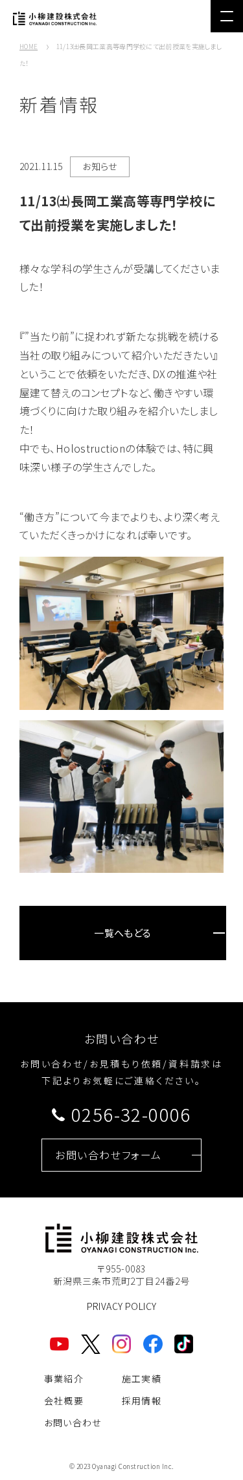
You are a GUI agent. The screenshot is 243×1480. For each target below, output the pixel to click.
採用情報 (142, 1400)
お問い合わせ (73, 1422)
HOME (28, 46)
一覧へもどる (123, 932)
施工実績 (142, 1378)
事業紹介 (64, 1378)
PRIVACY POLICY (122, 1306)
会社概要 (64, 1400)
